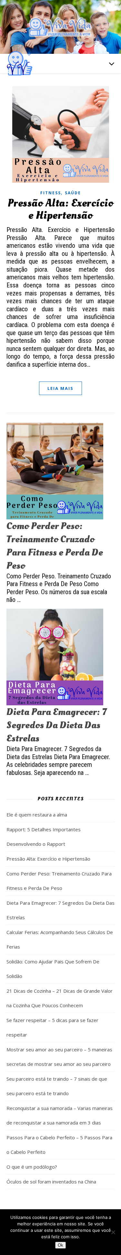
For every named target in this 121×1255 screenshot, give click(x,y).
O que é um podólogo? (31, 1166)
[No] (113, 1232)
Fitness (50, 193)
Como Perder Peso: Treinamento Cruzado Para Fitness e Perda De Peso (54, 545)
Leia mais (60, 388)
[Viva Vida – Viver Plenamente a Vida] (60, 27)
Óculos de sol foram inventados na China (51, 1181)
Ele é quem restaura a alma (36, 814)
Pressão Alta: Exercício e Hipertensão (61, 209)
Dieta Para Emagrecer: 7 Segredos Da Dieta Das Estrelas (56, 725)
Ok (60, 1245)
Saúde (73, 193)
